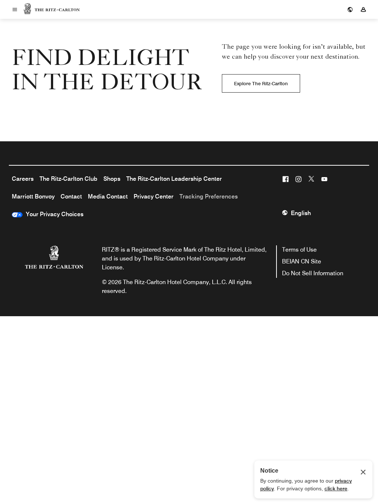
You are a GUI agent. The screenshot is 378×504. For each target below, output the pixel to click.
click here (335, 488)
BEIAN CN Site (301, 261)
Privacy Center (153, 196)
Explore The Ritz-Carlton (261, 83)
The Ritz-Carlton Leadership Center (174, 178)
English (301, 213)
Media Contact (108, 196)
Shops (111, 178)
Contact (71, 196)
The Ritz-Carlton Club (68, 178)
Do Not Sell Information (312, 273)
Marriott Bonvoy (33, 196)
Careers (23, 178)
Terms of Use (299, 249)
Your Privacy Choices (53, 214)
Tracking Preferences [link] (208, 196)
